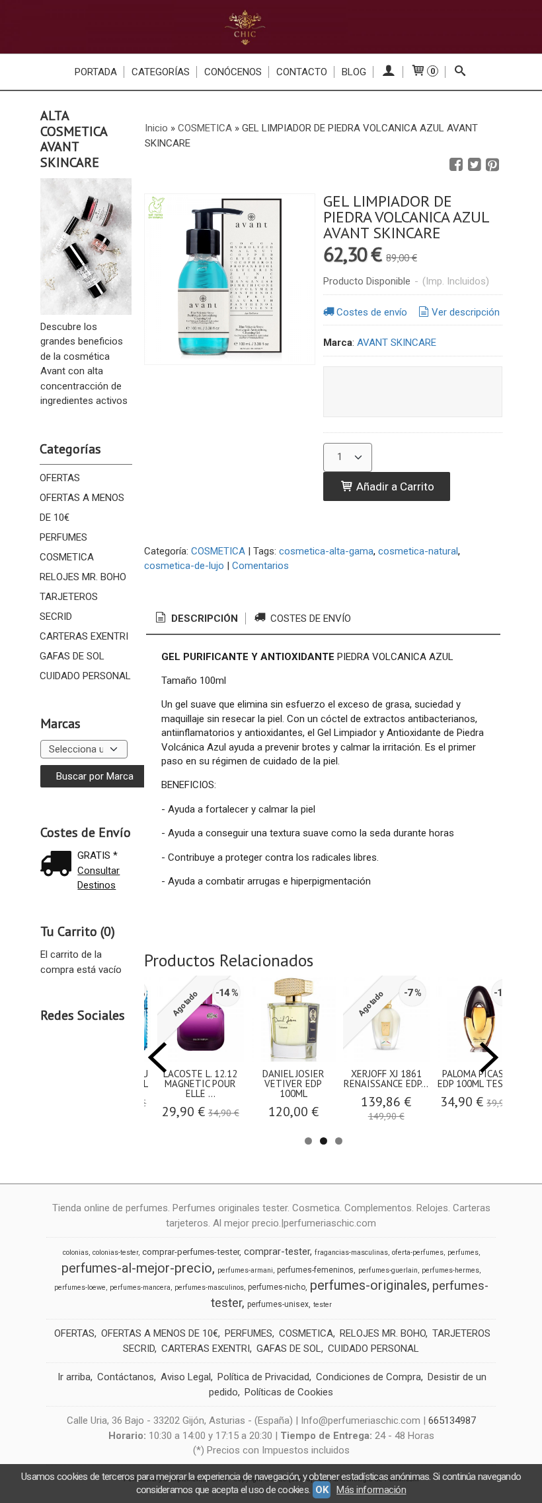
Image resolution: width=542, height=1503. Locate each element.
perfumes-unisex (278, 1304)
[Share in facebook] (456, 165)
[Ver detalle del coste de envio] (58, 865)
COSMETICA (67, 557)
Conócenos (233, 72)
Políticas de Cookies (289, 1392)
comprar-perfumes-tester (190, 1252)
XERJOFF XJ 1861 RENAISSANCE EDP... (386, 1078)
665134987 (452, 1420)
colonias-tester (115, 1252)
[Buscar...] (460, 72)
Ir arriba (74, 1377)
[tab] (195, 618)
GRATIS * (97, 855)
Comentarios (260, 566)
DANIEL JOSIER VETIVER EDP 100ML (293, 1083)
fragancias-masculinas (351, 1252)
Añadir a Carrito (394, 486)
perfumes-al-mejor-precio (136, 1268)
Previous (157, 1057)
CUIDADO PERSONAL (85, 676)
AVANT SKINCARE (396, 343)
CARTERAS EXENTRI (84, 636)
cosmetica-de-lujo (184, 566)
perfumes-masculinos (209, 1287)
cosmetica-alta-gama (326, 551)
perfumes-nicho (276, 1287)
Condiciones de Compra (368, 1377)
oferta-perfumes (418, 1252)
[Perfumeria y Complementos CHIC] (271, 26)
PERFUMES (63, 537)
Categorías (161, 72)
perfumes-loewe (80, 1287)
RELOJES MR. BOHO (83, 577)
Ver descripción (466, 312)
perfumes (463, 1252)
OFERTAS (60, 478)
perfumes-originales (368, 1285)
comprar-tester (277, 1251)
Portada (96, 72)
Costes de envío (371, 312)
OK (321, 1490)
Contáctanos (125, 1377)
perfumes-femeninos (315, 1270)
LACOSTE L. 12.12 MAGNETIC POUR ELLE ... (200, 1083)
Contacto (301, 72)
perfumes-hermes (450, 1270)
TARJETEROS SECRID (69, 606)
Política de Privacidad (263, 1377)
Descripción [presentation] (203, 618)
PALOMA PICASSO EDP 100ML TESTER (479, 1078)
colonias (76, 1252)
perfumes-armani (245, 1270)
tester (322, 1304)
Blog (354, 72)
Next (489, 1057)
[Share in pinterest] (492, 165)
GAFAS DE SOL (72, 656)
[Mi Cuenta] (388, 72)
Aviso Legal (186, 1377)
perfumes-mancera (140, 1287)
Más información (371, 1490)
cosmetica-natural (418, 551)
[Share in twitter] (474, 165)
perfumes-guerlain (388, 1270)
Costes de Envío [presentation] (309, 618)
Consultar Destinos (98, 878)
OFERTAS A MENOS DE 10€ (82, 507)
